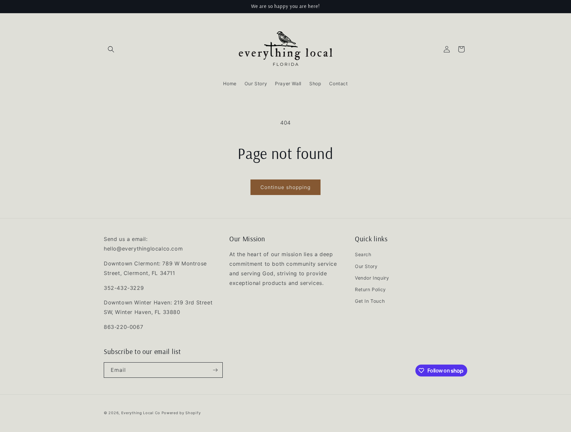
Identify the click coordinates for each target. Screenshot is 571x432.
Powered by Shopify (181, 413)
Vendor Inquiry (372, 278)
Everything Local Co (140, 413)
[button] (111, 49)
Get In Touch (370, 301)
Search (363, 254)
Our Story (366, 266)
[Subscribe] (215, 370)
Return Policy (370, 289)
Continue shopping (285, 187)
